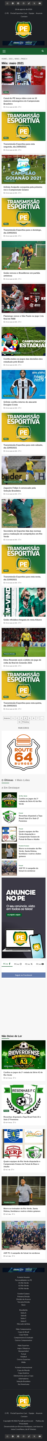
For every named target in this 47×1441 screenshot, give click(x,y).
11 (19, 722)
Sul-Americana (23, 1384)
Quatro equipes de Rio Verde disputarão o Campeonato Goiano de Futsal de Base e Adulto (22, 1164)
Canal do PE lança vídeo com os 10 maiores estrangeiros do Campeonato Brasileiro (21, 101)
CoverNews (20, 1429)
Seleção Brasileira (23, 1381)
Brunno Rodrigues (25, 1426)
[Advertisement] (23, 1007)
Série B (6, 267)
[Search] (42, 51)
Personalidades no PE (23, 1280)
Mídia (6, 92)
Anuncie (39, 13)
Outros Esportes (23, 1359)
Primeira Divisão (9, 181)
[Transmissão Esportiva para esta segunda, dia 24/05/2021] (23, 126)
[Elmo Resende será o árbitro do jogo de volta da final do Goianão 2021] (23, 642)
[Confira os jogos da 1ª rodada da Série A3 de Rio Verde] (9, 799)
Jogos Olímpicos (23, 1348)
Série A (23, 1313)
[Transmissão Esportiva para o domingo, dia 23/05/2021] (23, 212)
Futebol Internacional (23, 1367)
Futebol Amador (23, 1277)
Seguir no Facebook (23, 975)
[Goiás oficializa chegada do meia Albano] (23, 602)
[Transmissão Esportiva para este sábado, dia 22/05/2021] (23, 427)
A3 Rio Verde (23, 796)
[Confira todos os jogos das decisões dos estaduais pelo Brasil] (23, 341)
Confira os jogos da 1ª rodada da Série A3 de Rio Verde (30, 801)
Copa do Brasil (23, 1332)
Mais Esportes (23, 1345)
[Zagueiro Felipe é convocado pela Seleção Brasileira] (23, 470)
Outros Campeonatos (11, 525)
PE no (5, 964)
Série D (23, 1321)
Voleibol (23, 1357)
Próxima (25, 722)
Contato (24, 16)
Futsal (21, 813)
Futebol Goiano (24, 846)
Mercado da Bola (9, 396)
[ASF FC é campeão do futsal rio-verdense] (9, 868)
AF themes (32, 1429)
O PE (7, 13)
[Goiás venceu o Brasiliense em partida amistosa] (23, 255)
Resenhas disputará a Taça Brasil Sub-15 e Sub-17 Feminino (30, 818)
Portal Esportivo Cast (18, 13)
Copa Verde (23, 1335)
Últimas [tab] (8, 780)
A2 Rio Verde (23, 1285)
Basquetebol (8, 310)
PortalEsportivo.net (25, 1421)
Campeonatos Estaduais (12, 353)
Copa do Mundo (23, 1370)
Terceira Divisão (23, 1302)
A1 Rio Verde (23, 1283)
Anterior (7, 718)
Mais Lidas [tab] (23, 780)
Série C (23, 1318)
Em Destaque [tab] (11, 787)
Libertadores (24, 1379)
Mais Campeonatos (23, 1329)
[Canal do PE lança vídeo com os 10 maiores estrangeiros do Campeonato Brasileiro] (23, 80)
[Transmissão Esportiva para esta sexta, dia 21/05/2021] (23, 559)
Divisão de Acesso (23, 1299)
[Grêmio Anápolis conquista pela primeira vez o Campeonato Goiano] (23, 169)
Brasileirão (23, 1310)
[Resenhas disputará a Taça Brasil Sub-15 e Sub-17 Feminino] (9, 817)
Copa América (23, 1373)
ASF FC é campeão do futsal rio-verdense (22, 1253)
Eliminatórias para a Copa (12, 482)
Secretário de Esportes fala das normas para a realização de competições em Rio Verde (23, 534)
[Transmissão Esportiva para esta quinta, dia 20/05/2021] (23, 685)
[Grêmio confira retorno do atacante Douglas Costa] (23, 384)
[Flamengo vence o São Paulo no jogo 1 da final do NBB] (23, 298)
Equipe (31, 13)
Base (23, 1305)
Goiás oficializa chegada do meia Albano (23, 620)
